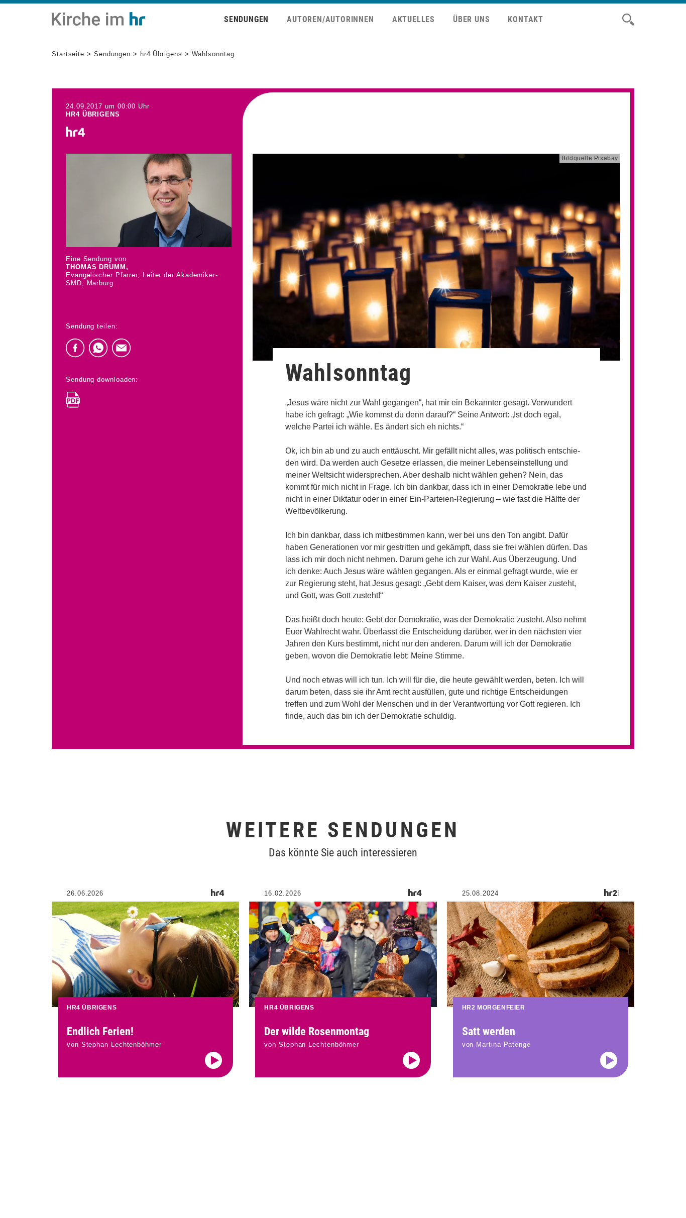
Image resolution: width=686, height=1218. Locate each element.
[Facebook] (75, 348)
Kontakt (525, 19)
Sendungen (246, 19)
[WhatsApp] (98, 348)
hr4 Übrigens (161, 54)
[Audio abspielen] (213, 1060)
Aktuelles (413, 19)
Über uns (471, 19)
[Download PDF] (73, 400)
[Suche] (628, 20)
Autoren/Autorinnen (330, 19)
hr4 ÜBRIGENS (93, 114)
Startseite (68, 54)
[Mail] (121, 348)
